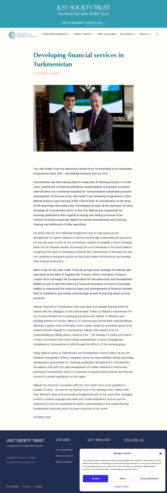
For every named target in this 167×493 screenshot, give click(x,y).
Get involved (126, 34)
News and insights (107, 34)
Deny (122, 478)
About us (144, 34)
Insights (54, 73)
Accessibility (13, 487)
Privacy (126, 486)
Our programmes (64, 450)
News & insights (64, 462)
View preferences (149, 478)
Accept (95, 478)
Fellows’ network (82, 34)
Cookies (117, 486)
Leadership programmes (54, 34)
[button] (160, 453)
